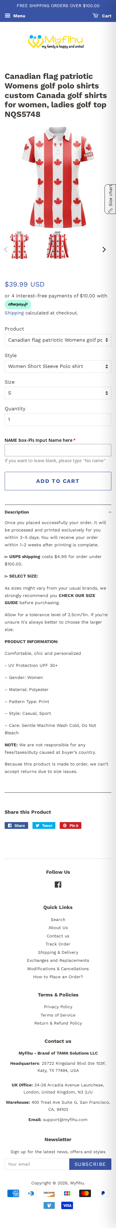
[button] (58, 512)
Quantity (15, 408)
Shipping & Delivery (58, 952)
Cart (106, 15)
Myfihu (77, 1182)
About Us (58, 927)
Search (58, 919)
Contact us (58, 935)
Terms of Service (58, 1015)
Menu (18, 15)
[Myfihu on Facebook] (58, 885)
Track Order (58, 943)
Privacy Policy (58, 1006)
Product (14, 329)
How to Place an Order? (58, 976)
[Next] (103, 249)
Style (11, 355)
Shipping (14, 313)
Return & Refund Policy (58, 1023)
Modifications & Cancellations (58, 968)
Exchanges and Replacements (58, 960)
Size (10, 382)
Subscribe (90, 1164)
